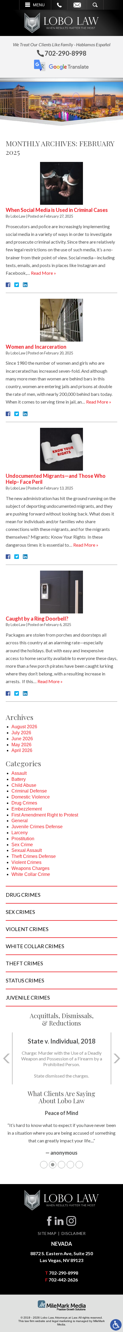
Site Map (47, 1233)
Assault (19, 773)
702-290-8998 (63, 1272)
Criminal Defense (29, 791)
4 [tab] (70, 1164)
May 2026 (21, 744)
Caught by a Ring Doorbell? (37, 618)
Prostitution (22, 838)
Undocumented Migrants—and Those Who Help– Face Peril (56, 479)
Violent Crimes (26, 862)
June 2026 (22, 738)
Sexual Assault (26, 850)
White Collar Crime (30, 874)
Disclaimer (73, 1233)
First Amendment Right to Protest (44, 815)
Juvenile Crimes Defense (37, 826)
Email (77, 5)
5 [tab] (79, 1164)
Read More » (43, 273)
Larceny (19, 832)
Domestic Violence (30, 797)
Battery (18, 779)
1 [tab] (43, 1164)
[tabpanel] (61, 1135)
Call (59, 5)
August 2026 (24, 726)
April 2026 (21, 750)
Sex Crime (22, 844)
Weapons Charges (30, 868)
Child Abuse (23, 785)
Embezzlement (26, 809)
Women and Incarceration (36, 347)
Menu (39, 5)
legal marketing (62, 1321)
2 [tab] (52, 1164)
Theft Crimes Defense (33, 856)
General (19, 820)
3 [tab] (61, 1164)
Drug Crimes (24, 803)
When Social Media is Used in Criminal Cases (57, 210)
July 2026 (21, 732)
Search (95, 5)
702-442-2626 (63, 1279)
